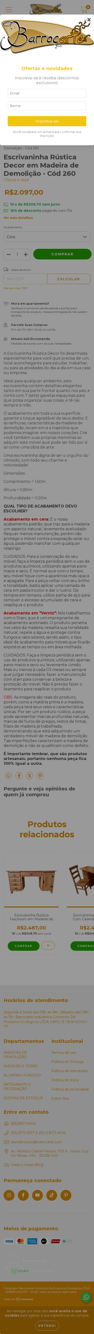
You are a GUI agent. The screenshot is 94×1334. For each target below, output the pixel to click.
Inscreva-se (47, 121)
